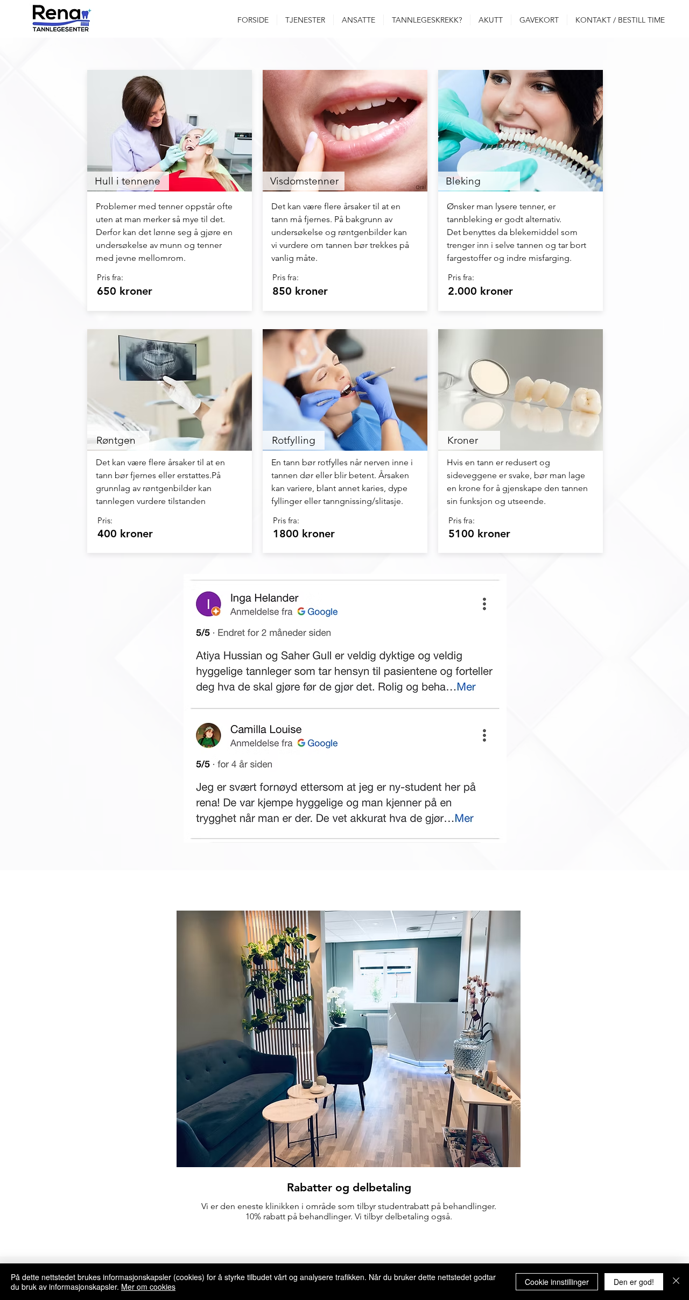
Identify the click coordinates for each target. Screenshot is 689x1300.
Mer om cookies (148, 1286)
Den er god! (634, 1281)
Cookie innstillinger (557, 1281)
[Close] (676, 1281)
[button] (305, 20)
